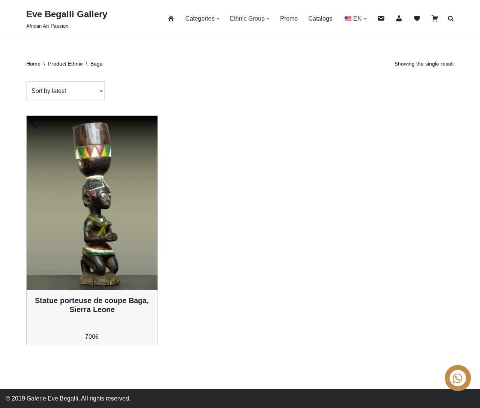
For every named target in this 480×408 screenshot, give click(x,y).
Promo (289, 18)
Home (33, 64)
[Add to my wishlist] (36, 124)
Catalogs (320, 18)
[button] (217, 18)
